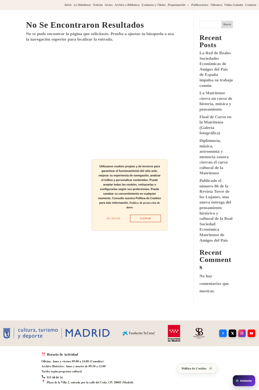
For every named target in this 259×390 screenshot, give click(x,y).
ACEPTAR (145, 218)
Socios (109, 5)
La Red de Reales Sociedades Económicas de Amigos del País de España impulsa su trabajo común (216, 69)
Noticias (98, 5)
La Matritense (82, 5)
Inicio (68, 5)
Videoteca (216, 5)
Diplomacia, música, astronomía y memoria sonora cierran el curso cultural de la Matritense (214, 156)
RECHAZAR (113, 218)
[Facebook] (223, 333)
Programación (176, 5)
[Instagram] (242, 333)
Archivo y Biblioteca (127, 5)
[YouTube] (251, 333)
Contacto (250, 5)
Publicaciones (199, 5)
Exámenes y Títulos (153, 5)
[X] (232, 333)
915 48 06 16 (55, 377)
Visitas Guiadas (233, 5)
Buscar (227, 24)
